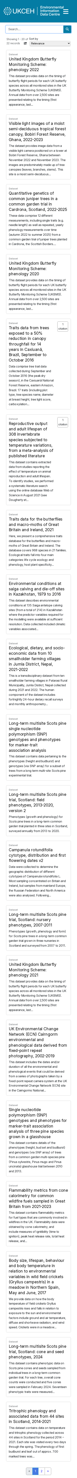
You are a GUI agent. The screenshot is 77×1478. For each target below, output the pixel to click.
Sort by (33, 38)
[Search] (67, 29)
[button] (25, 43)
